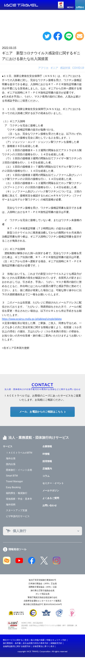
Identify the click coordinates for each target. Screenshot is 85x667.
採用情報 (47, 461)
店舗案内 (47, 468)
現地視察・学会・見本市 (19, 498)
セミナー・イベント (53, 483)
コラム (46, 476)
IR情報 (46, 454)
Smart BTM (12, 475)
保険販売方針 (56, 643)
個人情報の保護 (37, 640)
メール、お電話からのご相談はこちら (41, 411)
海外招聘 (10, 504)
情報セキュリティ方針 (56, 640)
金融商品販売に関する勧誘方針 (17, 646)
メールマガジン (50, 490)
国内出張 (10, 464)
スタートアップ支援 (16, 510)
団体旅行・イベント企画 (19, 470)
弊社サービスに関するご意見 (16, 640)
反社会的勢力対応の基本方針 (35, 643)
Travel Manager (14, 481)
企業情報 (47, 446)
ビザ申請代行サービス (18, 516)
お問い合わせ (49, 505)
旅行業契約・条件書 (12, 643)
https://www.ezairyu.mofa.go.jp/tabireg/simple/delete (32, 318)
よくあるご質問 (50, 498)
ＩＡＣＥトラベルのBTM (19, 452)
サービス (7, 446)
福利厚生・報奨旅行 (16, 493)
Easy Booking (13, 487)
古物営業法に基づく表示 (43, 646)
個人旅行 (19, 531)
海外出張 (10, 458)
